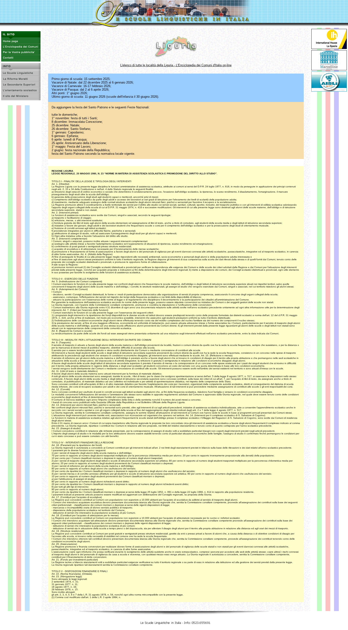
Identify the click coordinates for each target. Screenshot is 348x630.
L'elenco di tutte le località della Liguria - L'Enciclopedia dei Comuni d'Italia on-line (176, 65)
